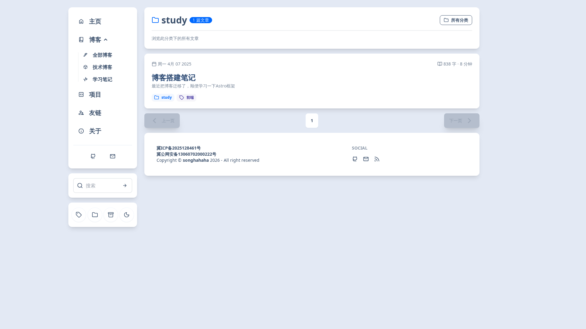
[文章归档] (110, 214)
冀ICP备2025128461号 (179, 148)
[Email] (112, 156)
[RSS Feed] (377, 159)
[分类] (95, 214)
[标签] (78, 214)
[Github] (93, 156)
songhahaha (196, 160)
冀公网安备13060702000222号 (186, 154)
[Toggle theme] (126, 214)
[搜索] (125, 185)
